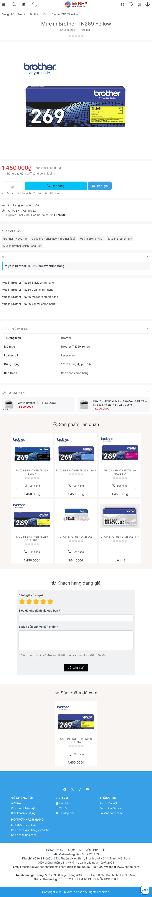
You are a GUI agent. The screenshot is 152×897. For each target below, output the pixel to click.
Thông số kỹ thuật (15, 329)
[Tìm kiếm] (14, 4)
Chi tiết (7, 257)
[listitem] (76, 97)
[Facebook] (65, 789)
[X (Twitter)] (72, 789)
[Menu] (4, 4)
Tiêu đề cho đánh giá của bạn (38, 610)
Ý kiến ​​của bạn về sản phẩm (37, 626)
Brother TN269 (21, 282)
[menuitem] (15, 238)
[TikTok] (80, 789)
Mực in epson (75, 892)
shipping (49, 173)
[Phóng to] (76, 97)
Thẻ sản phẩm (11, 231)
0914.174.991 (57, 215)
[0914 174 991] (34, 4)
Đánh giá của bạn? (31, 595)
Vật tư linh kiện (13, 392)
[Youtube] (87, 789)
